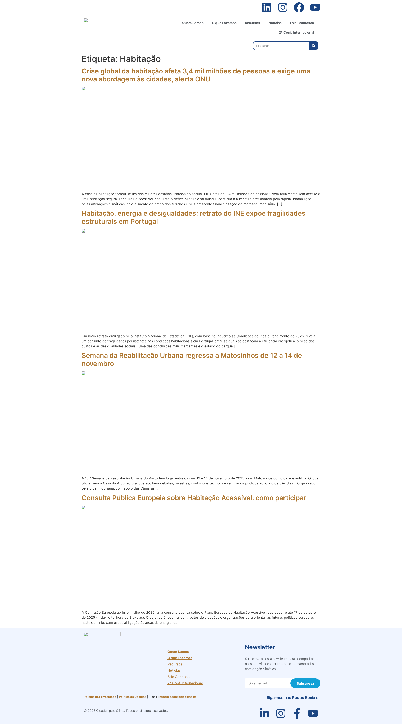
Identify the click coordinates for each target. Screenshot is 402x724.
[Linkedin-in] (264, 713)
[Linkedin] (267, 7)
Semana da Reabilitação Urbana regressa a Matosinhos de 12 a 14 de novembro (192, 359)
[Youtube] (315, 7)
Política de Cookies (132, 696)
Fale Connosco (302, 23)
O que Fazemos (224, 23)
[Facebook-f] (297, 713)
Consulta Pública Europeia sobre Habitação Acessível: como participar (195, 498)
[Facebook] (299, 7)
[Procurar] (313, 46)
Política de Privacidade (100, 696)
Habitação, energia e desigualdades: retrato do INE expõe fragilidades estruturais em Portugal (193, 217)
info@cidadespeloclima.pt (177, 696)
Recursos (252, 23)
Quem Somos (193, 23)
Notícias (275, 23)
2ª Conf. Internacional (296, 32)
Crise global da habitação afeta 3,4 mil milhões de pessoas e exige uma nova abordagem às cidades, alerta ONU (196, 75)
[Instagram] (283, 7)
